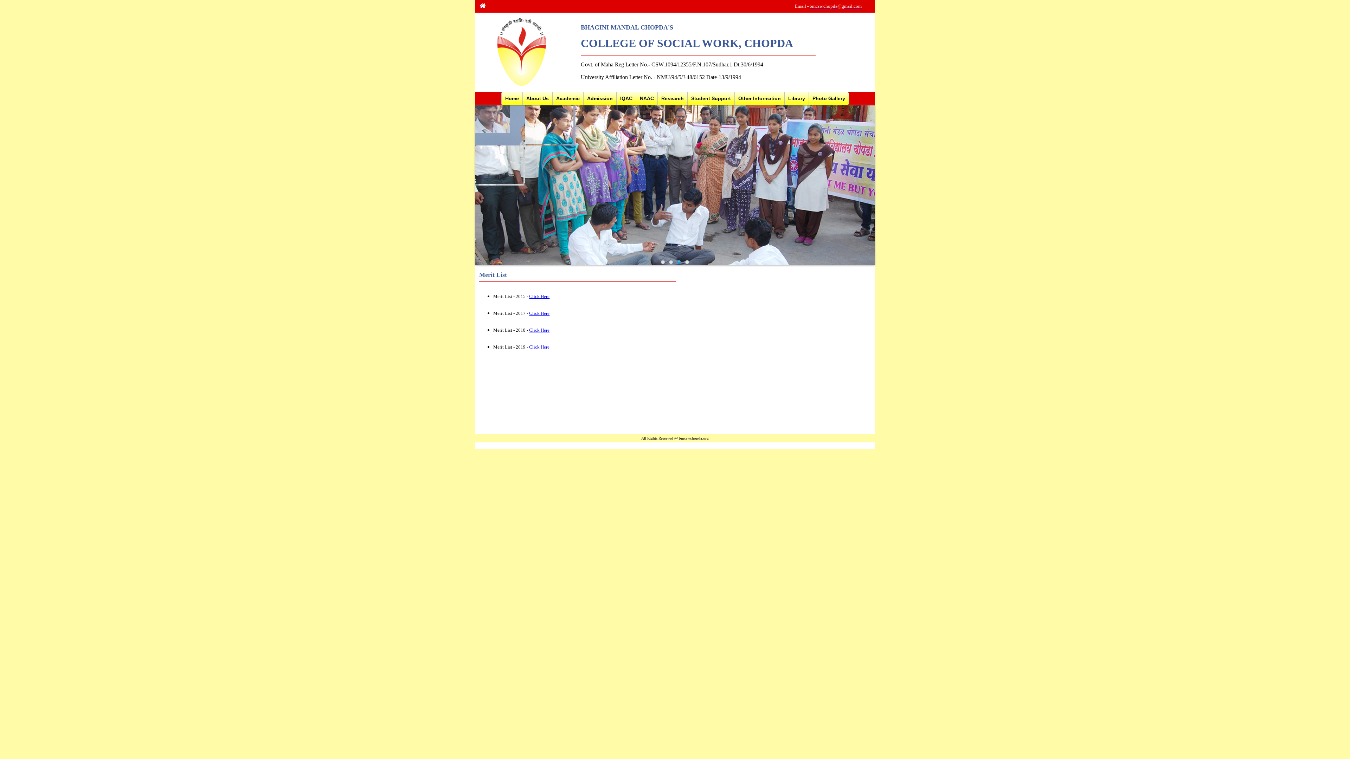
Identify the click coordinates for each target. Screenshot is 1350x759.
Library (796, 98)
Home (512, 98)
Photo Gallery (828, 98)
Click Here (539, 296)
